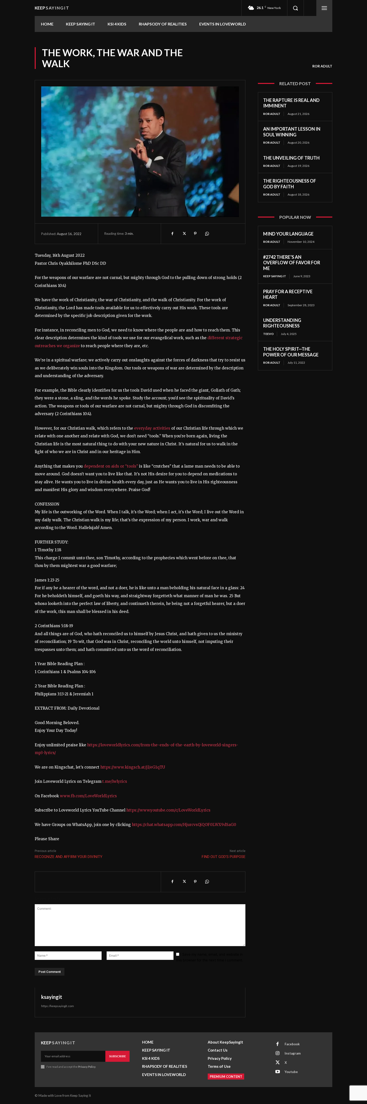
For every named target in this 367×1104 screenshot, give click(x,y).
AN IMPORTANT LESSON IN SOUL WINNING (291, 131)
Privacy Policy (86, 1066)
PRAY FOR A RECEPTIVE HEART (288, 294)
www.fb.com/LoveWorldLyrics (88, 796)
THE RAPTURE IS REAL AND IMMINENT (291, 103)
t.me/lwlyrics (114, 781)
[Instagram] (277, 1053)
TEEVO (268, 334)
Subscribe (117, 1056)
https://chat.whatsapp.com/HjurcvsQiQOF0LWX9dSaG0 (184, 824)
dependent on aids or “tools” (111, 466)
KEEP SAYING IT (274, 276)
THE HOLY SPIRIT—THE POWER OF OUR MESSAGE (291, 351)
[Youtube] (277, 1072)
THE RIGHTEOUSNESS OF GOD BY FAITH (289, 183)
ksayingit (51, 997)
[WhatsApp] (207, 234)
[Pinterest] (195, 234)
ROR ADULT (322, 66)
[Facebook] (172, 234)
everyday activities (152, 428)
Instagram (293, 1053)
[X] (184, 234)
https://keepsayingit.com (57, 1006)
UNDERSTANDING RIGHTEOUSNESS (282, 323)
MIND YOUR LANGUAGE (288, 234)
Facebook (292, 1044)
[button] (295, 8)
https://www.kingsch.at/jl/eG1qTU (132, 767)
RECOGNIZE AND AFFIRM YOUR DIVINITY (68, 856)
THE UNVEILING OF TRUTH (291, 158)
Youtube (291, 1072)
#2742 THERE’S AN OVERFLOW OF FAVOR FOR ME (291, 262)
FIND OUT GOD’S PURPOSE (223, 856)
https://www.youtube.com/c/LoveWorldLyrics (168, 810)
